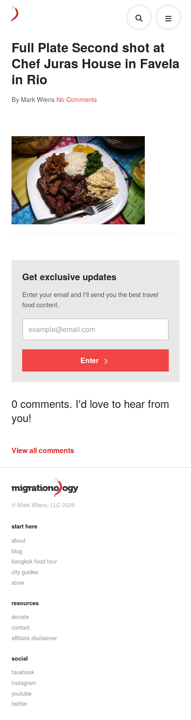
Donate (20, 616)
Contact (21, 627)
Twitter (19, 703)
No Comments (76, 99)
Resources (25, 603)
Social (20, 658)
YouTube (22, 693)
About (19, 540)
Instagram (24, 682)
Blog (17, 551)
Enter (90, 360)
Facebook (23, 672)
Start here (24, 526)
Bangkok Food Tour (34, 561)
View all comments (43, 450)
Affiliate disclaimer (34, 638)
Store (18, 582)
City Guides (25, 571)
